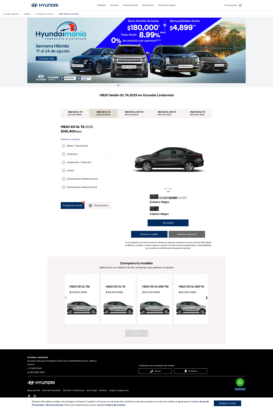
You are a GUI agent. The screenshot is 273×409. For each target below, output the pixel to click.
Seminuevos (148, 5)
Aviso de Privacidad (51, 390)
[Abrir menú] (240, 5)
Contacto (193, 371)
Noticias (103, 390)
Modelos (102, 5)
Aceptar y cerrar (227, 403)
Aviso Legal (92, 390)
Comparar (136, 333)
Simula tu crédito (149, 234)
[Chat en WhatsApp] (240, 380)
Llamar (157, 371)
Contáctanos (240, 389)
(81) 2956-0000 (37, 372)
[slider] (168, 159)
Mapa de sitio (33, 390)
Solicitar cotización (187, 234)
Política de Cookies (115, 405)
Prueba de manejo (166, 5)
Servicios (114, 5)
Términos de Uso (54, 405)
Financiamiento (130, 5)
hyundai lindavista (10, 14)
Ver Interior (168, 222)
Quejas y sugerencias (119, 390)
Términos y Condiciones (73, 390)
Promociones (231, 5)
